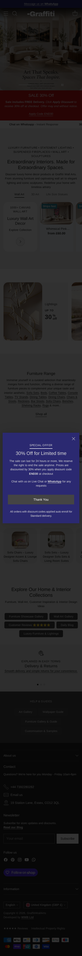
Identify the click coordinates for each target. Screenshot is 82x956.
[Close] (73, 438)
